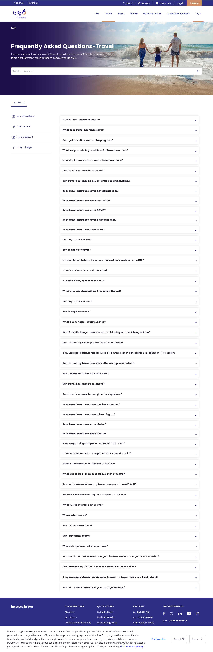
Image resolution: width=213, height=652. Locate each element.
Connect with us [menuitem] (173, 606)
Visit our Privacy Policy (131, 646)
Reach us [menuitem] (139, 606)
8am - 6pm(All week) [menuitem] (143, 622)
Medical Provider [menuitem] (106, 617)
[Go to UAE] (52, 14)
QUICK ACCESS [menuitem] (105, 606)
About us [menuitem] (69, 611)
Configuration (159, 638)
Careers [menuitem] (72, 617)
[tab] (19, 102)
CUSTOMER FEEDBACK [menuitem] (175, 620)
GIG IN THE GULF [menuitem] (74, 606)
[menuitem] (18, 3)
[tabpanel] (106, 352)
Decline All (197, 638)
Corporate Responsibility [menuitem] (78, 622)
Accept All (179, 638)
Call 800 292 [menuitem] (143, 611)
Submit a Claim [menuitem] (105, 611)
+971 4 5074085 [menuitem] (145, 617)
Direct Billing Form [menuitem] (107, 622)
